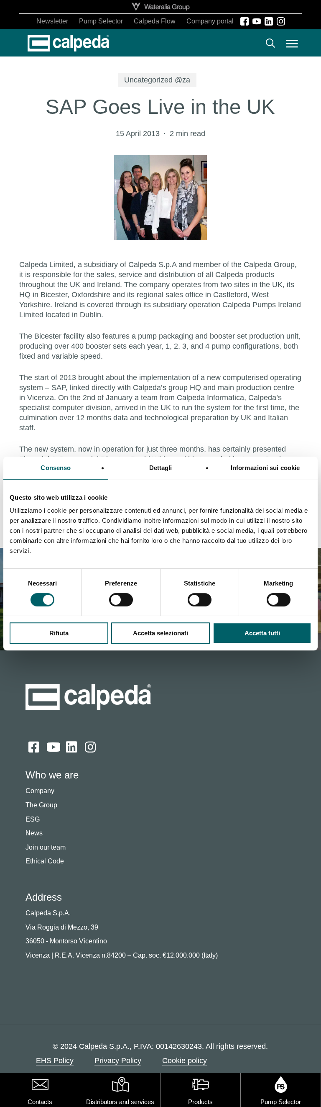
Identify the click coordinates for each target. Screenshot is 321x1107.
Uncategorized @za (157, 80)
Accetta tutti (262, 633)
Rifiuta (59, 633)
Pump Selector (280, 1101)
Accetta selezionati (160, 633)
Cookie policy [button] (184, 1060)
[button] (292, 43)
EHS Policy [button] (55, 1060)
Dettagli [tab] (160, 467)
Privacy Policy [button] (117, 1060)
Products (200, 1101)
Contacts (40, 1101)
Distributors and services (120, 1101)
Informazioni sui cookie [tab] (265, 467)
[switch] (121, 599)
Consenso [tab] (56, 467)
